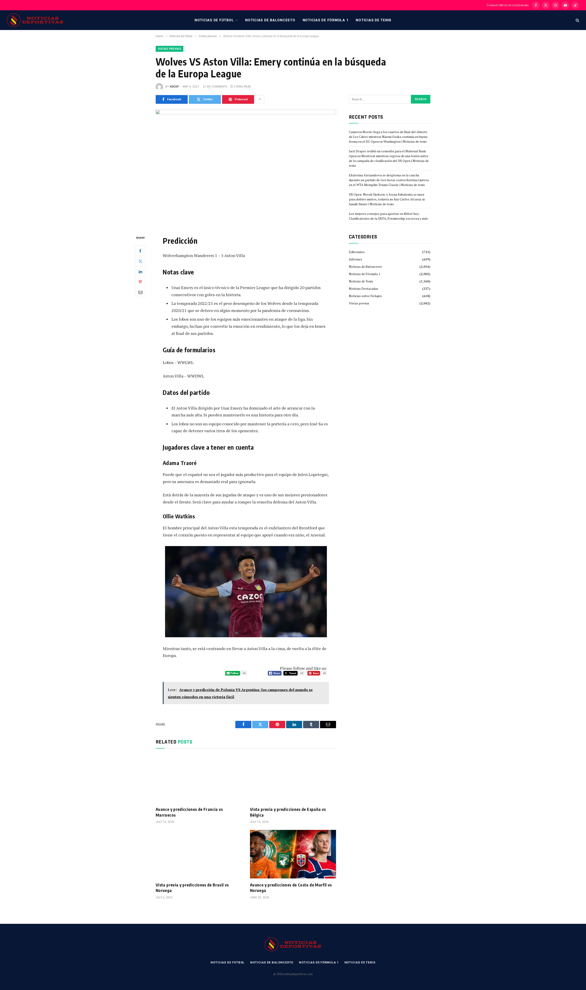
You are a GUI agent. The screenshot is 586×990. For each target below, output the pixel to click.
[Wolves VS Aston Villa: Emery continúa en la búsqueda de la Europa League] (246, 169)
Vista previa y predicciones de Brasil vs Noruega (192, 887)
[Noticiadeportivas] (35, 20)
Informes (355, 259)
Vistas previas (169, 48)
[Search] (577, 20)
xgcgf (174, 86)
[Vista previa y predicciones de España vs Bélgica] (293, 779)
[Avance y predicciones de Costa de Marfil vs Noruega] (293, 854)
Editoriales (357, 252)
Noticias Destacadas (363, 288)
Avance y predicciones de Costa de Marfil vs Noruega (291, 887)
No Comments (217, 86)
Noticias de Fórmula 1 (326, 20)
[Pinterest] (140, 281)
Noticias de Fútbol (214, 20)
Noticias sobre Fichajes (365, 296)
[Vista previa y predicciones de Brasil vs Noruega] (199, 854)
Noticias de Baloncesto (270, 20)
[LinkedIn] (140, 271)
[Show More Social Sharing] (259, 99)
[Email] (140, 292)
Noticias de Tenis (373, 20)
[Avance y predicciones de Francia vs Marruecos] (199, 779)
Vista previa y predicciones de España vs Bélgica (288, 812)
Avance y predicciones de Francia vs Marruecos (189, 812)
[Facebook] (140, 251)
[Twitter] (140, 261)
